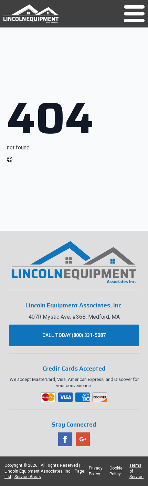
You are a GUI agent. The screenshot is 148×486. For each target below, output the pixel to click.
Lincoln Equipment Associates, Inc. (38, 471)
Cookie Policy (116, 471)
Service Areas (27, 476)
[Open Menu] (134, 13)
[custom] (83, 439)
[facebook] (65, 439)
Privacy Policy (96, 471)
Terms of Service (136, 471)
